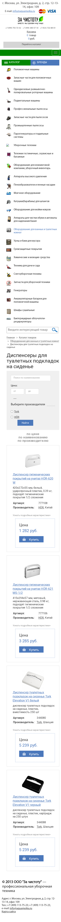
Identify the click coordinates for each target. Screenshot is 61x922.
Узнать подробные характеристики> (32, 515)
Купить (34, 539)
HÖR (16, 417)
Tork (16, 411)
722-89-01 (48, 28)
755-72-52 (13, 28)
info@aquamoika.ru (24, 11)
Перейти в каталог (31, 44)
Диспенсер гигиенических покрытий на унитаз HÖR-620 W (33, 478)
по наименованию (33, 437)
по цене (33, 434)
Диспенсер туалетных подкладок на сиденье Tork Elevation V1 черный (32, 801)
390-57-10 (30, 28)
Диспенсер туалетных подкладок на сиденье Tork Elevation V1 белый (32, 696)
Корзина (31, 32)
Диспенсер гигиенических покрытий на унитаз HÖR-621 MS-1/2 (33, 589)
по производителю (33, 440)
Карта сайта (9, 911)
